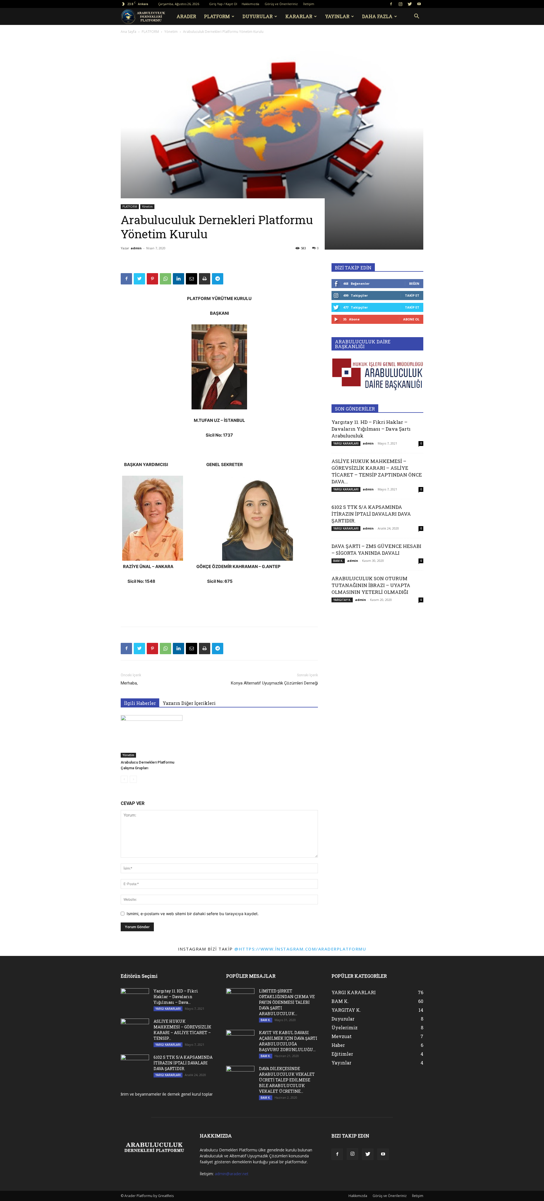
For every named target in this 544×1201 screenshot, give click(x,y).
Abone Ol (411, 319)
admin (136, 248)
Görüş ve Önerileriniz (281, 4)
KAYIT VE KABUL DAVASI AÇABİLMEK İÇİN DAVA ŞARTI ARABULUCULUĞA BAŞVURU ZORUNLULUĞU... (288, 1041)
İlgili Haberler (140, 703)
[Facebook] (391, 4)
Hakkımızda (250, 4)
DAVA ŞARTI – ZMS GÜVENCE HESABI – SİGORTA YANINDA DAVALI (376, 549)
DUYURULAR (258, 16)
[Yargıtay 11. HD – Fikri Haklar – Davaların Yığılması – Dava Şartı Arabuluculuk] (135, 998)
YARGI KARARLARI (346, 443)
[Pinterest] (152, 278)
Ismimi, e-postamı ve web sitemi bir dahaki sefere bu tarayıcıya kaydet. (193, 913)
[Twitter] (409, 4)
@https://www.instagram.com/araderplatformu (300, 949)
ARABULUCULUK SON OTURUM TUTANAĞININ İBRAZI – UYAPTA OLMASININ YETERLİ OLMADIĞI (371, 585)
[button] (416, 17)
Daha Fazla (377, 16)
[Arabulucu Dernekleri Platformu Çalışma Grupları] (151, 736)
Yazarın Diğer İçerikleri (189, 703)
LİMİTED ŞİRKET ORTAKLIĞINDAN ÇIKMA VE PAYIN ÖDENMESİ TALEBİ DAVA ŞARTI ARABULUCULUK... (287, 1002)
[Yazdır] (204, 278)
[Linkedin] (178, 278)
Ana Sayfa (128, 31)
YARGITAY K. (342, 600)
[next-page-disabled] (133, 779)
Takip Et (412, 295)
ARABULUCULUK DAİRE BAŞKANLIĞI (362, 344)
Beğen (414, 283)
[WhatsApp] (165, 278)
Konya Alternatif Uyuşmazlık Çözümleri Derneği (274, 683)
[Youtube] (419, 4)
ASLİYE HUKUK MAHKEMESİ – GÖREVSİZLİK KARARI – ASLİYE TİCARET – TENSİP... (182, 1030)
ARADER (186, 16)
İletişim (308, 4)
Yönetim (171, 31)
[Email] (191, 278)
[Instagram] (400, 4)
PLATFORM (217, 16)
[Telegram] (217, 278)
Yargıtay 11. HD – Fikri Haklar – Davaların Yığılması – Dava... (176, 996)
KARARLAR (298, 16)
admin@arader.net (231, 1173)
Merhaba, (129, 683)
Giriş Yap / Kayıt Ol (223, 4)
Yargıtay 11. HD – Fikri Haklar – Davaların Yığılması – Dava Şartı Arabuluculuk (371, 429)
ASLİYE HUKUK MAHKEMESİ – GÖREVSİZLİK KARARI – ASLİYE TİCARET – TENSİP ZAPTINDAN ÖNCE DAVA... (377, 471)
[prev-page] (124, 779)
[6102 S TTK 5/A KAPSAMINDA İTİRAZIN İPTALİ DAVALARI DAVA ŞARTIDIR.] (135, 1064)
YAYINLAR (337, 16)
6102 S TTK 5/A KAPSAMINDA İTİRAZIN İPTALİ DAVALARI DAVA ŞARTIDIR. (371, 514)
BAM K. (338, 561)
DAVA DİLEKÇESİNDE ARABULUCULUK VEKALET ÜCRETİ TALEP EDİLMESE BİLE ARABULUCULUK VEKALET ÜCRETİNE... (287, 1080)
